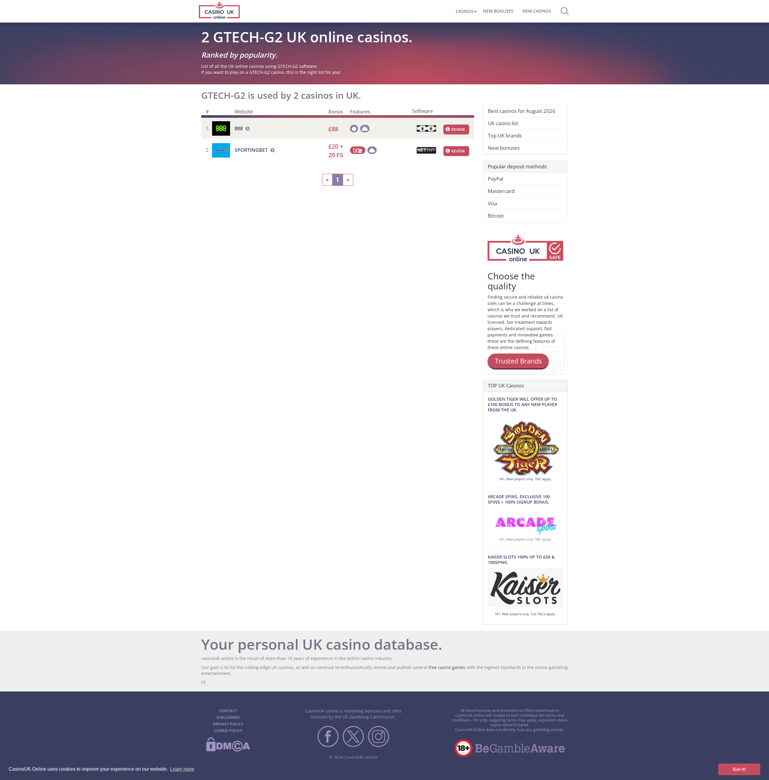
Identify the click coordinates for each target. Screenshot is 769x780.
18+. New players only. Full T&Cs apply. (525, 614)
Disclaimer (228, 717)
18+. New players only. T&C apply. (525, 479)
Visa (492, 203)
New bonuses (498, 11)
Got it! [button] (739, 769)
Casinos (465, 11)
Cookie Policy (228, 730)
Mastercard (501, 191)
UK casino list (503, 123)
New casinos (536, 11)
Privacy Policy (228, 724)
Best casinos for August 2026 (521, 110)
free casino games (447, 667)
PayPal (495, 178)
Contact (228, 710)
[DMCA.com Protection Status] (228, 750)
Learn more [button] (182, 769)
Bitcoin (496, 215)
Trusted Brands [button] (518, 360)
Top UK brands (505, 135)
